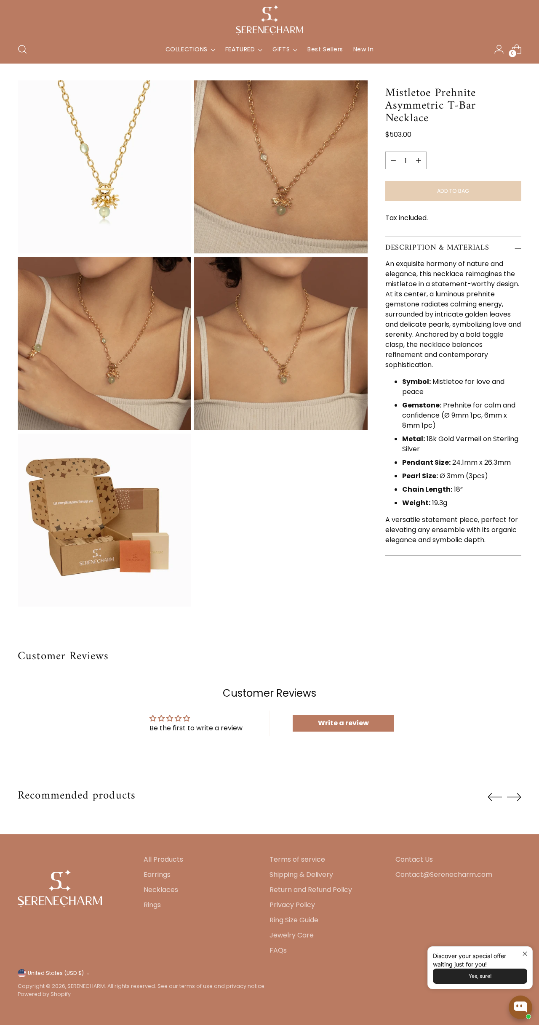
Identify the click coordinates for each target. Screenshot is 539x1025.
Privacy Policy (292, 905)
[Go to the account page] (499, 49)
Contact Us (414, 859)
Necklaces (161, 890)
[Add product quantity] (418, 160)
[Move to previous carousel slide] (495, 797)
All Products (163, 859)
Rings (152, 905)
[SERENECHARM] (269, 20)
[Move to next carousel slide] (514, 797)
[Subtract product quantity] (393, 160)
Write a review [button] (343, 723)
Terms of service (297, 859)
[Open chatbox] (520, 1007)
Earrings (157, 874)
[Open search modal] (22, 49)
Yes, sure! (480, 976)
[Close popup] (525, 954)
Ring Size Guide (294, 920)
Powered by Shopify (44, 994)
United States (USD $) (56, 973)
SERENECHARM (86, 986)
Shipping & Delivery (301, 874)
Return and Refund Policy (311, 890)
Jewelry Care (292, 935)
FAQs (278, 950)
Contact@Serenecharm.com (443, 874)
